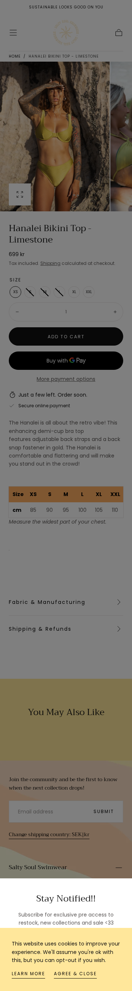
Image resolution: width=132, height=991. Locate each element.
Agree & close (75, 973)
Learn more (28, 973)
